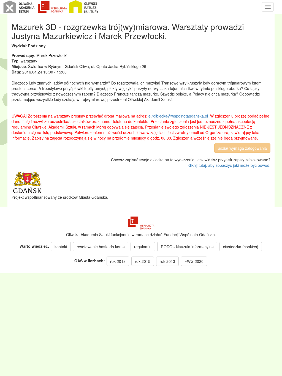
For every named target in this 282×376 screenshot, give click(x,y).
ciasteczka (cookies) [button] (240, 246)
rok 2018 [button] (118, 261)
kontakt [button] (61, 246)
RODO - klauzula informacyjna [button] (187, 246)
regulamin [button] (142, 246)
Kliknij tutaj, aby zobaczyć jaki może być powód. (229, 165)
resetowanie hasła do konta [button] (101, 246)
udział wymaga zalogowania (242, 148)
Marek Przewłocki (51, 55)
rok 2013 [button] (167, 261)
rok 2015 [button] (142, 261)
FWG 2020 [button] (194, 261)
